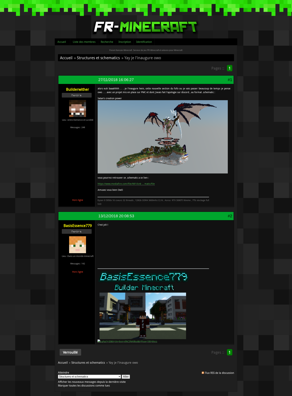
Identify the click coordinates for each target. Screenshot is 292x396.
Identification (144, 42)
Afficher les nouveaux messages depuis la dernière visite (92, 382)
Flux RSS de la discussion (219, 373)
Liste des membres (84, 42)
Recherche (107, 42)
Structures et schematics (98, 57)
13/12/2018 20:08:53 (116, 216)
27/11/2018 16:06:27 (116, 80)
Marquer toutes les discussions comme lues (84, 385)
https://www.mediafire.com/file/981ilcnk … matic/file (126, 183)
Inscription (124, 42)
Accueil (61, 42)
